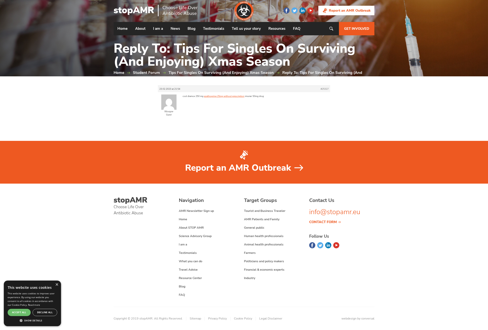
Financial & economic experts (264, 270)
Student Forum (146, 72)
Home (122, 28)
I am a (158, 28)
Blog (191, 28)
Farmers (250, 253)
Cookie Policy (243, 318)
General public (254, 228)
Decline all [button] (45, 312)
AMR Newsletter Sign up (196, 211)
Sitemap (195, 318)
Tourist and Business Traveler (264, 211)
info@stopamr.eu (334, 212)
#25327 (325, 88)
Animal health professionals (263, 244)
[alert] (32, 303)
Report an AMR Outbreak (350, 10)
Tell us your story (246, 28)
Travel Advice (188, 270)
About (140, 28)
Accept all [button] (19, 312)
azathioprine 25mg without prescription (224, 96)
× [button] (56, 284)
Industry (249, 278)
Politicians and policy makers (264, 261)
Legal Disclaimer (270, 318)
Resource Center (190, 278)
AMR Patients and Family (261, 219)
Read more (34, 305)
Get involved (356, 28)
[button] (32, 320)
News (175, 28)
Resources (276, 28)
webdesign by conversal (357, 318)
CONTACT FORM (323, 222)
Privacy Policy (217, 318)
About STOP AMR (191, 228)
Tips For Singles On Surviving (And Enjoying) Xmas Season (221, 72)
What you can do (190, 261)
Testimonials (213, 28)
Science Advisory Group (195, 236)
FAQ (296, 28)
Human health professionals (263, 236)
